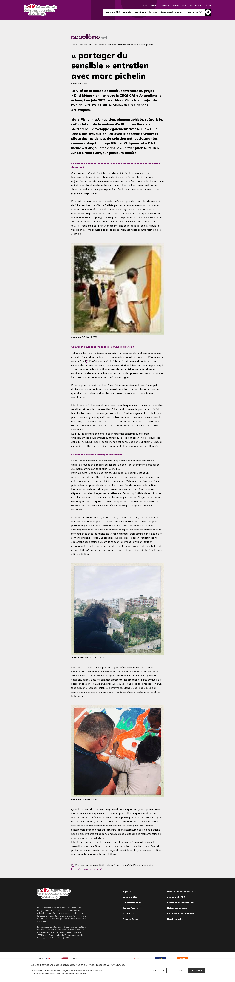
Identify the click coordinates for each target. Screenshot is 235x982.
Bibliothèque (178, 6)
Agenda (127, 12)
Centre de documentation (180, 902)
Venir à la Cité (113, 12)
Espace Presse (130, 908)
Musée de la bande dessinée (181, 891)
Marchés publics (175, 919)
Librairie (163, 6)
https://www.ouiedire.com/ (86, 869)
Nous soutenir (149, 6)
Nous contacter (131, 919)
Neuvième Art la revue (146, 12)
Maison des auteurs (177, 908)
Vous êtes (193, 12)
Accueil (74, 44)
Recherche (208, 12)
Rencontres (99, 44)
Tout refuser (158, 970)
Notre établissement (171, 12)
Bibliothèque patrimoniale (180, 913)
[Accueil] (40, 10)
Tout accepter (196, 970)
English (208, 6)
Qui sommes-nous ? (132, 902)
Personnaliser (177, 970)
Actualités (128, 913)
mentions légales (78, 973)
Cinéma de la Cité (176, 897)
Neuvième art (86, 44)
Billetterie (194, 6)
